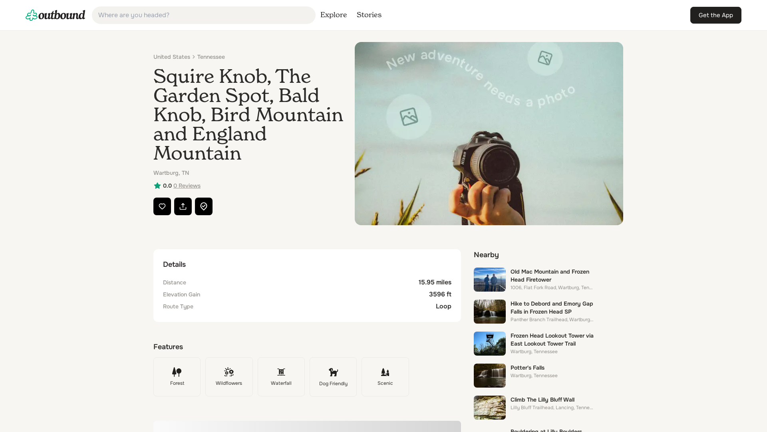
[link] (55, 15)
